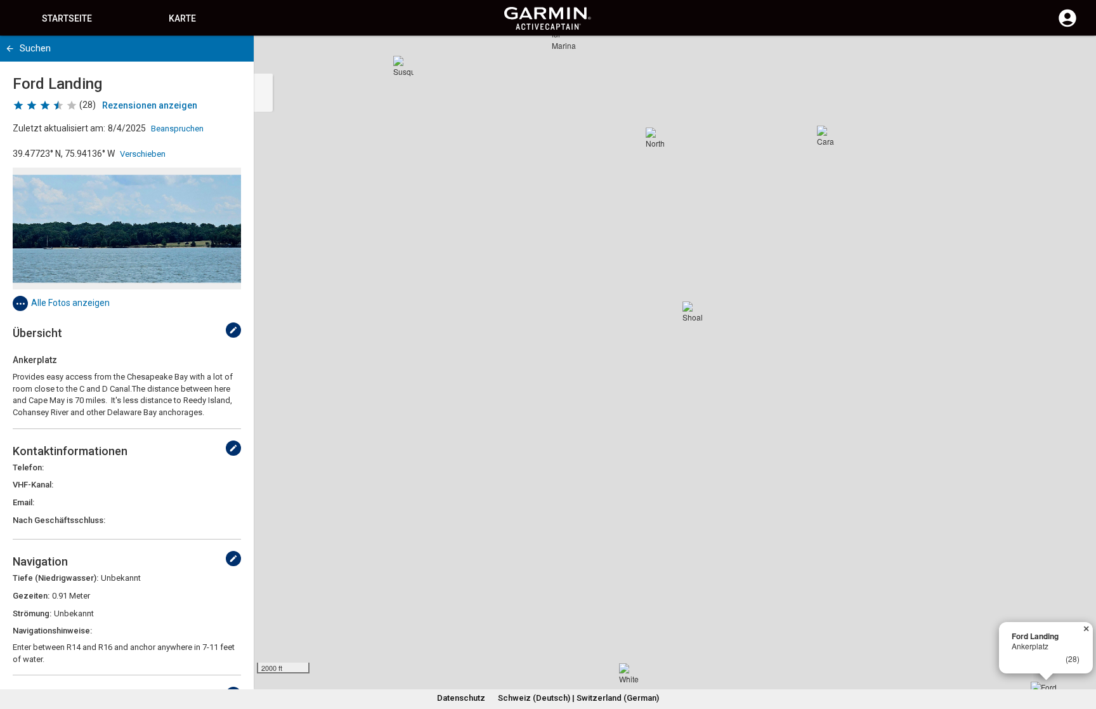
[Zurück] (10, 49)
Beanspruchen (177, 128)
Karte (182, 18)
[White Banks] (629, 673)
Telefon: (28, 467)
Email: (23, 502)
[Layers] (1074, 57)
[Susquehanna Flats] (403, 66)
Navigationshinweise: (52, 630)
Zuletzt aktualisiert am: (59, 128)
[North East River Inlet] (656, 138)
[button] (1080, 651)
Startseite (67, 18)
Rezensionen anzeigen (149, 105)
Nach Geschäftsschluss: (59, 520)
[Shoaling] (692, 311)
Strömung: (32, 613)
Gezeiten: (31, 595)
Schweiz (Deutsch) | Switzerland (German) (578, 698)
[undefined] (233, 330)
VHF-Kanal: (33, 484)
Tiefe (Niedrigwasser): (55, 578)
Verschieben (143, 154)
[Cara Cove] (827, 136)
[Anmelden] (1067, 25)
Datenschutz (461, 698)
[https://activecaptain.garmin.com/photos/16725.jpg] (127, 228)
